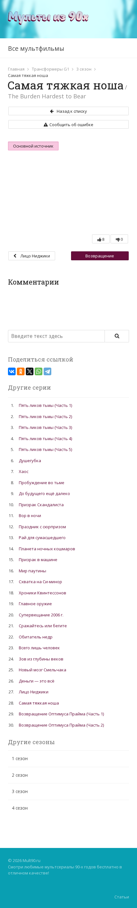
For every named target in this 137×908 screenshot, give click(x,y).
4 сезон (20, 808)
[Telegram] (47, 371)
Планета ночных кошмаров (47, 549)
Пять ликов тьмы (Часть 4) (45, 438)
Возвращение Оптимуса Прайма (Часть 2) (61, 725)
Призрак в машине (38, 559)
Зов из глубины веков (41, 659)
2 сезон (20, 775)
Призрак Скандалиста (41, 504)
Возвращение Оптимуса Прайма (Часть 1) (99, 256)
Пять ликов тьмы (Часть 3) (45, 427)
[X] (29, 371)
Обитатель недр (36, 637)
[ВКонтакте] (12, 371)
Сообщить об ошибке (71, 124)
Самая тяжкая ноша (39, 703)
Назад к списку (72, 111)
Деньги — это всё (36, 681)
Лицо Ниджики (34, 256)
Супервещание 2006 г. (41, 615)
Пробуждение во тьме (41, 482)
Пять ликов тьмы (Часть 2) (45, 416)
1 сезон (20, 758)
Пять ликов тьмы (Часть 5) (45, 449)
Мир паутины (32, 571)
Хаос (23, 471)
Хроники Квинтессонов (42, 593)
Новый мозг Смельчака (42, 670)
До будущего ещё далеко (44, 493)
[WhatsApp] (38, 371)
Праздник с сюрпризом (42, 527)
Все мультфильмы (36, 48)
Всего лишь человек (39, 648)
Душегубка (30, 460)
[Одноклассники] (21, 371)
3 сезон (83, 69)
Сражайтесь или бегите (43, 626)
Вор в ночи (30, 515)
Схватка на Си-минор (40, 581)
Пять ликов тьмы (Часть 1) (45, 405)
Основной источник (33, 146)
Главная (16, 69)
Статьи (121, 897)
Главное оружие (35, 604)
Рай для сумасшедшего (42, 537)
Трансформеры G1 (50, 69)
